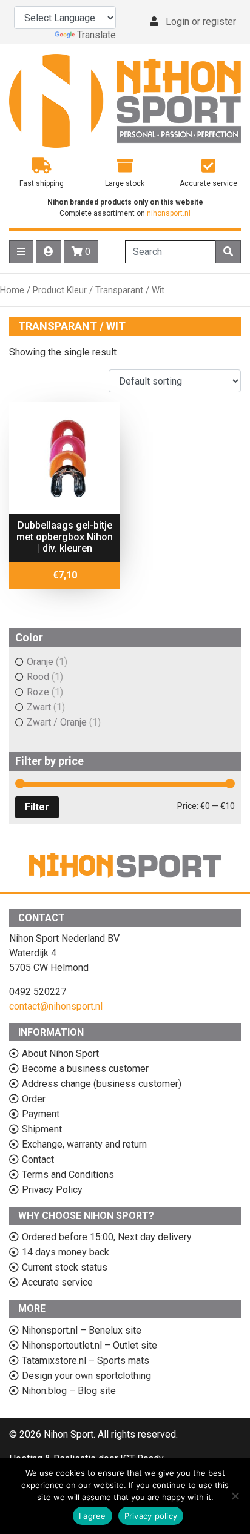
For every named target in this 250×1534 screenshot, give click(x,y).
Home (12, 290)
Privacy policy (151, 1516)
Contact (38, 1159)
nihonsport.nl (169, 213)
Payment (40, 1114)
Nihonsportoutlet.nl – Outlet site (89, 1345)
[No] (235, 1496)
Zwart (39, 707)
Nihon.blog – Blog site (69, 1391)
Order (34, 1099)
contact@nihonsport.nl (56, 1006)
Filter (37, 807)
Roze (38, 692)
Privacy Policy (52, 1189)
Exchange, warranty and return (84, 1144)
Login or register (201, 21)
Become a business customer (85, 1068)
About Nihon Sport (60, 1053)
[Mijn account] (48, 251)
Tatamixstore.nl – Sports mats (85, 1360)
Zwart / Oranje (57, 722)
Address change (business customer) (101, 1083)
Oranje (40, 661)
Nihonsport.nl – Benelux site (81, 1330)
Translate (96, 35)
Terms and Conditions (68, 1174)
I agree (92, 1516)
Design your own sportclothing (86, 1375)
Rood (38, 677)
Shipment (42, 1129)
